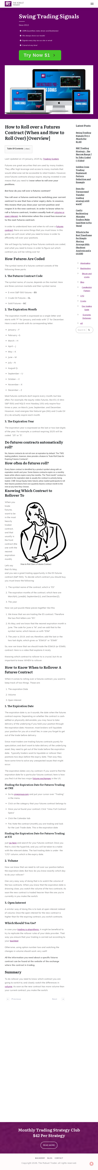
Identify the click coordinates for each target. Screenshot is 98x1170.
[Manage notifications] (91, 1164)
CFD (82, 296)
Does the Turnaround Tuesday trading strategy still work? (82, 196)
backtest (14, 940)
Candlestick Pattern (87, 289)
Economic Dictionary (86, 316)
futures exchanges (42, 778)
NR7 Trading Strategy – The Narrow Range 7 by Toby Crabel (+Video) (84, 154)
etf (81, 323)
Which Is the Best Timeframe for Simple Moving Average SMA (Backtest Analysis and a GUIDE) (84, 243)
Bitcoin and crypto (87, 275)
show (27, 149)
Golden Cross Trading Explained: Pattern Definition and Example (83, 174)
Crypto (83, 301)
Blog (82, 282)
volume (8, 986)
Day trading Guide (87, 308)
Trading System (51, 158)
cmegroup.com (21, 794)
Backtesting (85, 268)
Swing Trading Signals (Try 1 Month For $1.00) (83, 137)
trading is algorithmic (28, 929)
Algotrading (85, 263)
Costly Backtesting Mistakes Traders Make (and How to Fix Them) (84, 218)
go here (13, 842)
